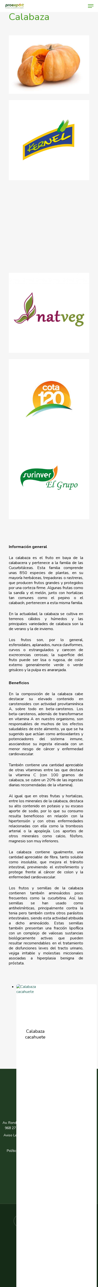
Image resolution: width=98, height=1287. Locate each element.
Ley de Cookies (64, 1140)
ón (56, 1156)
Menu (53, 1092)
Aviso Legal (13, 1135)
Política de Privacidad (42, 1135)
